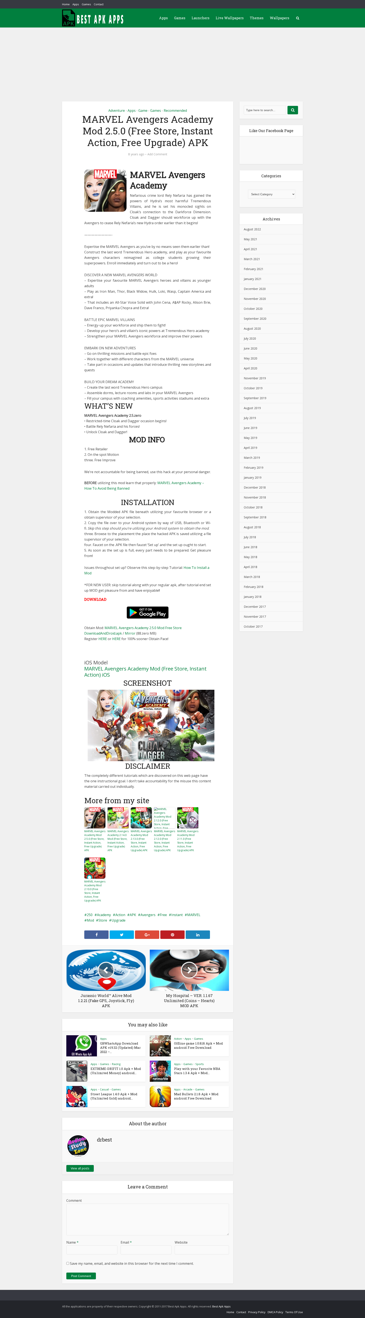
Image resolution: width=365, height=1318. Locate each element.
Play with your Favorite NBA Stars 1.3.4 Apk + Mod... (197, 1071)
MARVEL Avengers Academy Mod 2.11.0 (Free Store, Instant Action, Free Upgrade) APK (187, 840)
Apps (75, 4)
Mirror (130, 633)
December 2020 (255, 289)
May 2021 (250, 239)
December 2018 (255, 487)
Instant (177, 914)
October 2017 (253, 626)
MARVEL (193, 914)
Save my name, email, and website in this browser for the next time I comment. (132, 1263)
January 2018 (252, 597)
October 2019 (253, 388)
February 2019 (253, 468)
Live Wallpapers (230, 18)
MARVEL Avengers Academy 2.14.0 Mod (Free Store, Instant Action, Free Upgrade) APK (118, 840)
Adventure (116, 110)
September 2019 (255, 398)
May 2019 (250, 438)
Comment (74, 1200)
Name (72, 1242)
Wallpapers (279, 18)
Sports (199, 1064)
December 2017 (255, 607)
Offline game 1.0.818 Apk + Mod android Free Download (198, 1045)
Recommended (175, 110)
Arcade (187, 1089)
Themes (256, 18)
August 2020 (252, 328)
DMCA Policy (275, 1312)
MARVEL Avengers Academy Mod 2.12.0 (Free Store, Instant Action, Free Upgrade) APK (164, 840)
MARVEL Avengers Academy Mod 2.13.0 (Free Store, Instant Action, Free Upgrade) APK (141, 840)
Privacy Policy (257, 1312)
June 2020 (250, 348)
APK (133, 914)
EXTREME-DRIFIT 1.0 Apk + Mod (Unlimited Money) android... (116, 1071)
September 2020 (255, 319)
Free (163, 914)
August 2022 (252, 229)
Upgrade (118, 920)
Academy (104, 914)
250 (90, 914)
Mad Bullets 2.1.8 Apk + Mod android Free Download (196, 1096)
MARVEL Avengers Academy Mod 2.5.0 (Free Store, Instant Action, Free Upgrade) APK (94, 840)
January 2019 (252, 477)
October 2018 (253, 507)
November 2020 (255, 299)
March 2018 (252, 577)
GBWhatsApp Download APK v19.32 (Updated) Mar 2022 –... (120, 1047)
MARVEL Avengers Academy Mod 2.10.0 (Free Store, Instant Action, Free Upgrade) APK (94, 891)
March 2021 (252, 259)
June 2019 (250, 428)
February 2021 (253, 269)
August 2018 (252, 527)
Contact (99, 4)
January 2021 (252, 279)
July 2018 (250, 537)
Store (102, 920)
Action (120, 914)
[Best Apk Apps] (93, 18)
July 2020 (250, 338)
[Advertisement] (182, 59)
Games (86, 4)
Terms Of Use (294, 1312)
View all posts (80, 1168)
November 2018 (255, 497)
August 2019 (252, 408)
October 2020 (253, 309)
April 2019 (250, 448)
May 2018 (250, 557)
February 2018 (253, 587)
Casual (104, 1089)
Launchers (200, 18)
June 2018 (250, 547)
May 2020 (250, 358)
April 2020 (250, 368)
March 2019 (252, 458)
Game (142, 110)
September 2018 (255, 517)
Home (66, 4)
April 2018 (250, 567)
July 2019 (250, 418)
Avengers (147, 914)
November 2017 (255, 617)
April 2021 (250, 249)
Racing (116, 1064)
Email (126, 1242)
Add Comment (157, 154)
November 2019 (255, 378)
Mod (90, 920)
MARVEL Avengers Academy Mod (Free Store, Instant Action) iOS (145, 671)
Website (181, 1242)
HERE (102, 638)
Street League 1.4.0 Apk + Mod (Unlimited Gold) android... (114, 1096)
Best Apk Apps (221, 1306)
